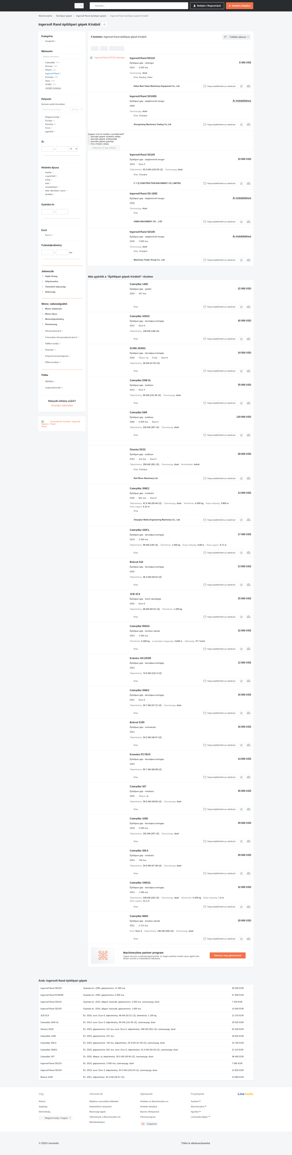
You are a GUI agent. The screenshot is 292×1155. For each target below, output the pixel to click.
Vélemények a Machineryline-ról (104, 1117)
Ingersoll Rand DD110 (142, 58)
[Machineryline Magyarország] (55, 6)
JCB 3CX (135, 594)
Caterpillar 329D (139, 818)
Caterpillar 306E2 (139, 488)
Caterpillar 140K (139, 284)
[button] (241, 86)
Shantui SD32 (138, 449)
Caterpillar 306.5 (139, 850)
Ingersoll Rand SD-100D (143, 193)
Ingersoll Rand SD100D (143, 96)
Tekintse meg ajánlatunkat (227, 955)
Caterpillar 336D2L (140, 882)
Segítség (43, 1106)
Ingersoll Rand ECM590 (51, 995)
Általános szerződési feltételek (103, 1101)
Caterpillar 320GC (140, 316)
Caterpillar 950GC (140, 626)
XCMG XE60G (138, 348)
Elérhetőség (44, 1111)
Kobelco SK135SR (140, 658)
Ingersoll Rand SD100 (142, 154)
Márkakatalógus (97, 1122)
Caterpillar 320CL (140, 530)
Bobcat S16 (136, 562)
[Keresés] (93, 6)
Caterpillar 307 (138, 786)
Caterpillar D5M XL (140, 380)
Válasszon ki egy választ (104, 148)
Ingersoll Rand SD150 (51, 1008)
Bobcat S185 (137, 722)
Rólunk (42, 1101)
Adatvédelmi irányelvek (100, 1106)
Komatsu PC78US (140, 754)
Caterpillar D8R (138, 412)
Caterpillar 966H (139, 916)
